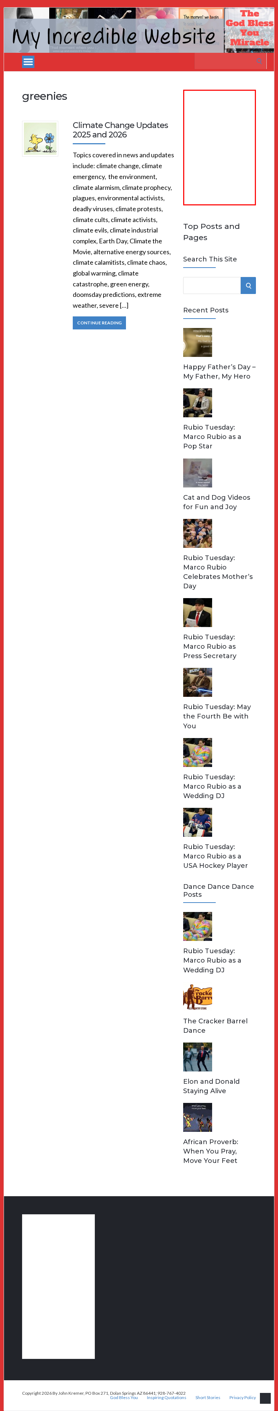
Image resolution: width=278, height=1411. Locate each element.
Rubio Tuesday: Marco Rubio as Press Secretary (209, 646)
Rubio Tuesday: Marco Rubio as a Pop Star (212, 436)
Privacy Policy (242, 1397)
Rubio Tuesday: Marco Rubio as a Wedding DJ (212, 786)
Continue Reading (99, 322)
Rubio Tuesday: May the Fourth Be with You (217, 716)
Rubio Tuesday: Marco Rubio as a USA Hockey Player (215, 856)
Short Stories (207, 1397)
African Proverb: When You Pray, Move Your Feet (210, 1151)
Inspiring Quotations (166, 1397)
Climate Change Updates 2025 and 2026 (120, 130)
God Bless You (124, 1397)
